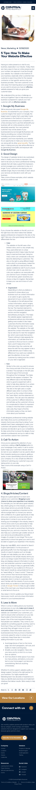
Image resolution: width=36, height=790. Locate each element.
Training (21, 755)
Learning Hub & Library (7, 766)
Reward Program (23, 750)
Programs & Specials (24, 748)
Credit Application (23, 753)
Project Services (5, 768)
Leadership (4, 757)
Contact (3, 748)
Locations (3, 750)
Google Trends (12, 586)
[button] (8, 690)
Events (3, 753)
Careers (3, 755)
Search (30, 2)
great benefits (23, 143)
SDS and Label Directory (7, 770)
